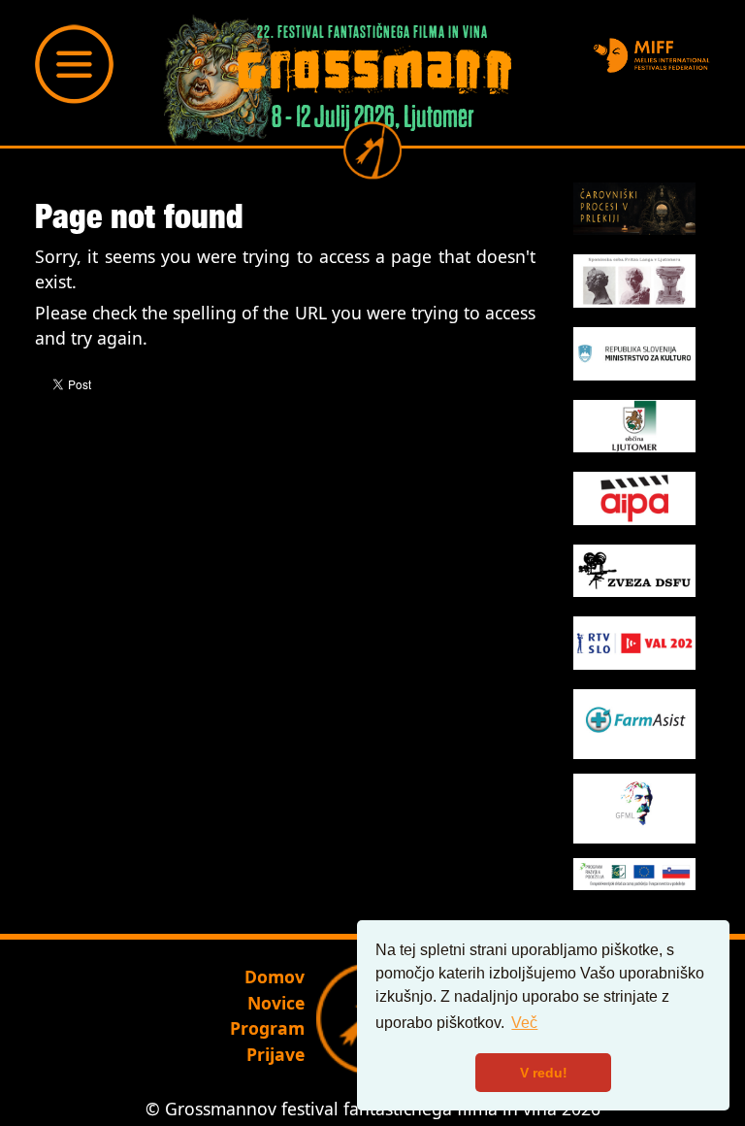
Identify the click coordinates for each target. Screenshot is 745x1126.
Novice (276, 1002)
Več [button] (524, 1022)
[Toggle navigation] (74, 64)
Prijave (275, 1054)
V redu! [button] (543, 1072)
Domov (274, 976)
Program (267, 1028)
